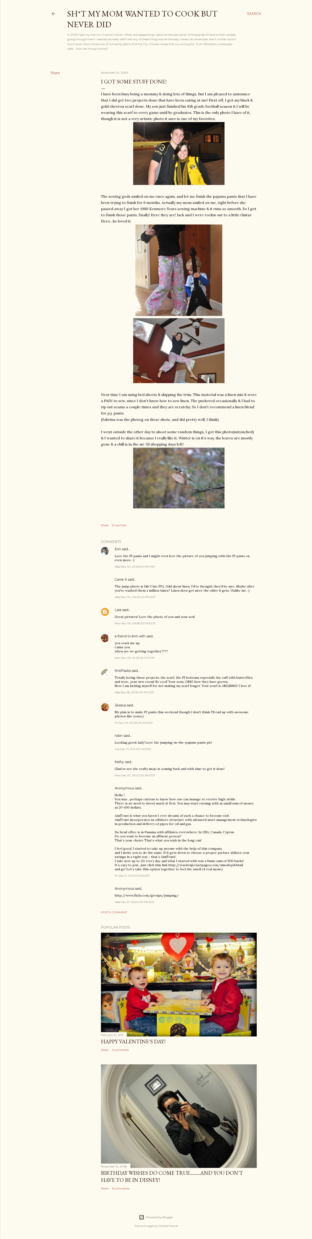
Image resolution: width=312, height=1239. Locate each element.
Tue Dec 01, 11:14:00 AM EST (133, 749)
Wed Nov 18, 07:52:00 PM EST (134, 692)
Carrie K (121, 579)
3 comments (120, 1050)
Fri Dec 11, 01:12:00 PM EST (132, 875)
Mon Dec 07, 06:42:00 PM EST (135, 775)
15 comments (120, 1188)
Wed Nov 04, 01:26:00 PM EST (135, 566)
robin (119, 736)
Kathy (119, 762)
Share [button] (55, 73)
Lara (118, 610)
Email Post (119, 525)
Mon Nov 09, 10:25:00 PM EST (135, 658)
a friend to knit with (130, 636)
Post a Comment (114, 912)
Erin (118, 549)
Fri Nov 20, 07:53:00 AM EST (134, 722)
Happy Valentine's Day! (133, 1041)
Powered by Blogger (159, 1217)
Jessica (120, 705)
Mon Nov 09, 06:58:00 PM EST (135, 623)
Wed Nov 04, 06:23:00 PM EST (135, 597)
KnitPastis (123, 671)
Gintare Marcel (168, 1226)
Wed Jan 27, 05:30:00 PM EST (134, 902)
